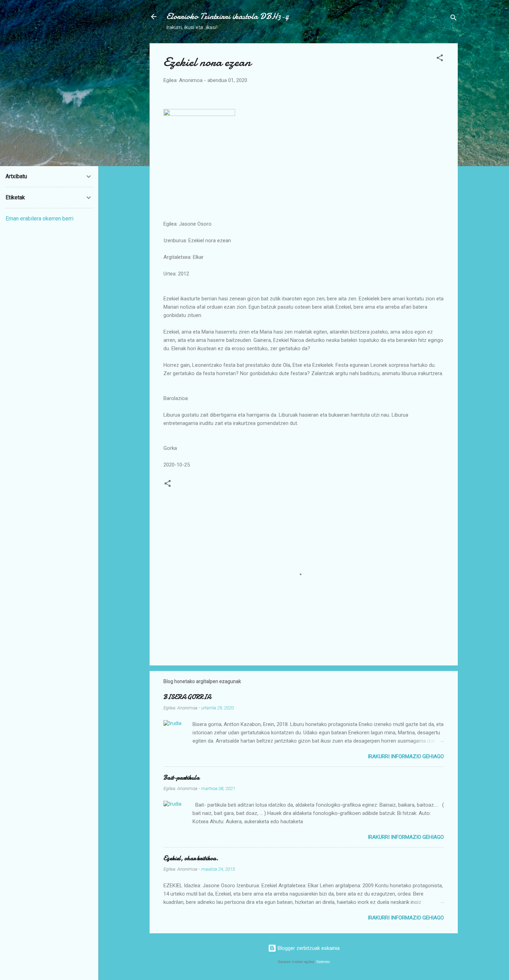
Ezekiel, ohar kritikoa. (190, 858)
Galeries (323, 962)
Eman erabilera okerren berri (39, 218)
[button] (440, 59)
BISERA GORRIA (187, 697)
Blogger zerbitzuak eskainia (308, 948)
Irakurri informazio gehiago (406, 756)
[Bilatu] (453, 18)
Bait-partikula (181, 777)
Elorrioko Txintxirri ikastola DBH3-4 (227, 16)
